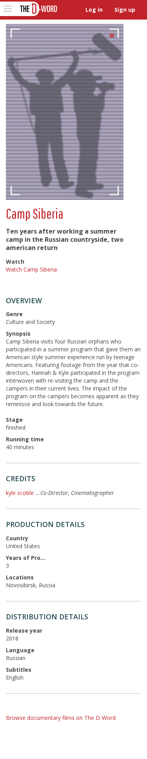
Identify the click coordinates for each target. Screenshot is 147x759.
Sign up (124, 9)
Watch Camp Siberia (31, 269)
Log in (94, 9)
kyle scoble (20, 492)
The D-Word (37, 9)
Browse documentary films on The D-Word (61, 717)
